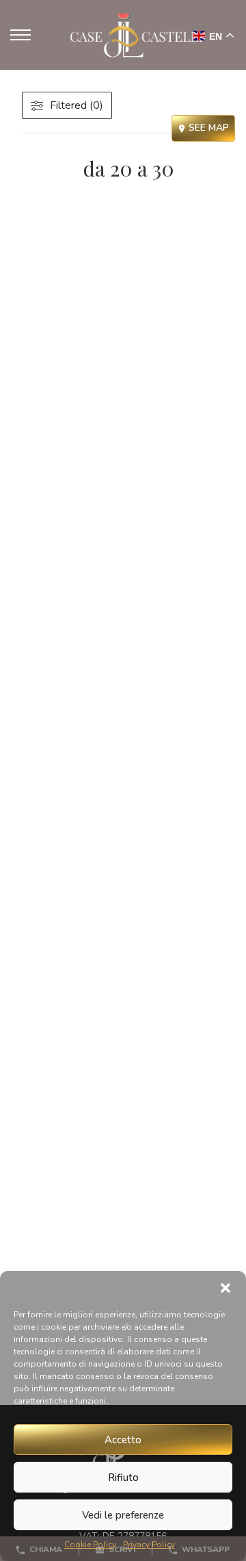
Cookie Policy (90, 1544)
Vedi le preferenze (123, 1515)
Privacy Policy (149, 1544)
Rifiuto (123, 1477)
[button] (225, 1288)
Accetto (123, 1440)
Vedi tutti (53, 146)
